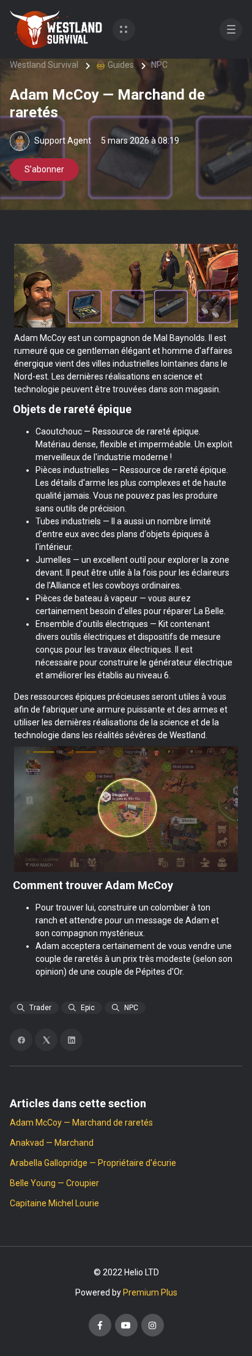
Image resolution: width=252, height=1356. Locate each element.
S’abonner (44, 169)
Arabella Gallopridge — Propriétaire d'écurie (93, 1163)
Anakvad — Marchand (52, 1143)
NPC (159, 65)
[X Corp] (46, 1039)
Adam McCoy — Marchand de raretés (81, 1122)
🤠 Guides (114, 65)
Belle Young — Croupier (54, 1183)
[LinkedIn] (71, 1039)
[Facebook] (21, 1039)
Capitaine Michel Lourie (54, 1203)
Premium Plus (150, 1292)
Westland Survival (44, 65)
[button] (124, 29)
